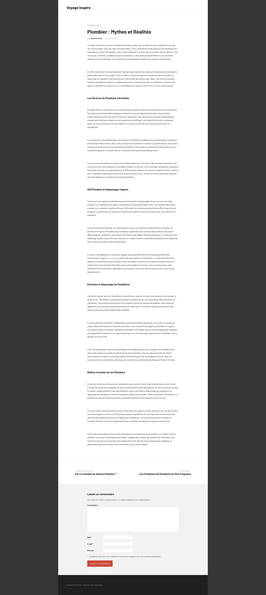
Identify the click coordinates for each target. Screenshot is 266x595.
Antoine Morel (96, 38)
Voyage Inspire (78, 7)
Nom (89, 537)
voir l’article (113, 258)
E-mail (90, 544)
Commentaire (92, 505)
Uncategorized (93, 25)
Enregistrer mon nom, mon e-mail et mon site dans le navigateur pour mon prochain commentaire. (125, 556)
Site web (90, 550)
